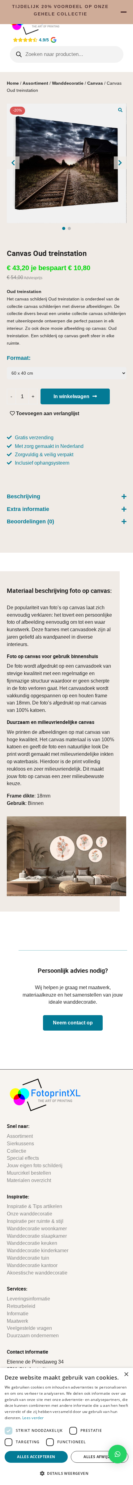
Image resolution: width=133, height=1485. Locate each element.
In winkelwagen (71, 396)
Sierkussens (20, 1143)
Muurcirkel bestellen (29, 1173)
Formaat (18, 358)
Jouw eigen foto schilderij (34, 1165)
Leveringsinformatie (28, 1298)
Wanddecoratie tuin (28, 1258)
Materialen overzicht (29, 1180)
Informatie (17, 1313)
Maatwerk (17, 1321)
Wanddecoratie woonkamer (37, 1228)
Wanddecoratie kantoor (32, 1265)
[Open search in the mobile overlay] (67, 54)
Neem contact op (73, 1022)
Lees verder (33, 1417)
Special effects (23, 1158)
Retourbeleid (21, 1306)
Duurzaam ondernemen (33, 1335)
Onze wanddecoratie (29, 1213)
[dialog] (66, 1426)
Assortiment (35, 83)
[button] (120, 110)
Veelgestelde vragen (29, 1328)
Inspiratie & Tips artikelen (34, 1206)
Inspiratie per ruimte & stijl (35, 1221)
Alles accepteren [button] (36, 1456)
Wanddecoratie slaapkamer (37, 1236)
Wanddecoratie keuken (32, 1243)
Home (13, 83)
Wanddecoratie (68, 83)
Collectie (16, 1151)
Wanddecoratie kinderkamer (37, 1250)
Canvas (95, 83)
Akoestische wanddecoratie (37, 1272)
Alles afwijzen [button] (100, 1456)
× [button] (126, 1374)
